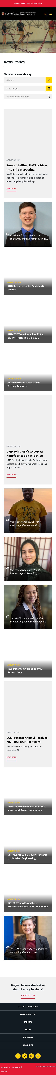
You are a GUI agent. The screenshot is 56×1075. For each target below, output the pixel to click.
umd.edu (4, 1071)
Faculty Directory (28, 1006)
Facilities (28, 1037)
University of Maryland (28, 4)
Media (28, 1029)
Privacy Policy (5, 1067)
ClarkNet (28, 1045)
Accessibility (16, 1067)
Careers (28, 1022)
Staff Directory (28, 1014)
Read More (11, 188)
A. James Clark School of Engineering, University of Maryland (18, 9)
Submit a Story (28, 995)
